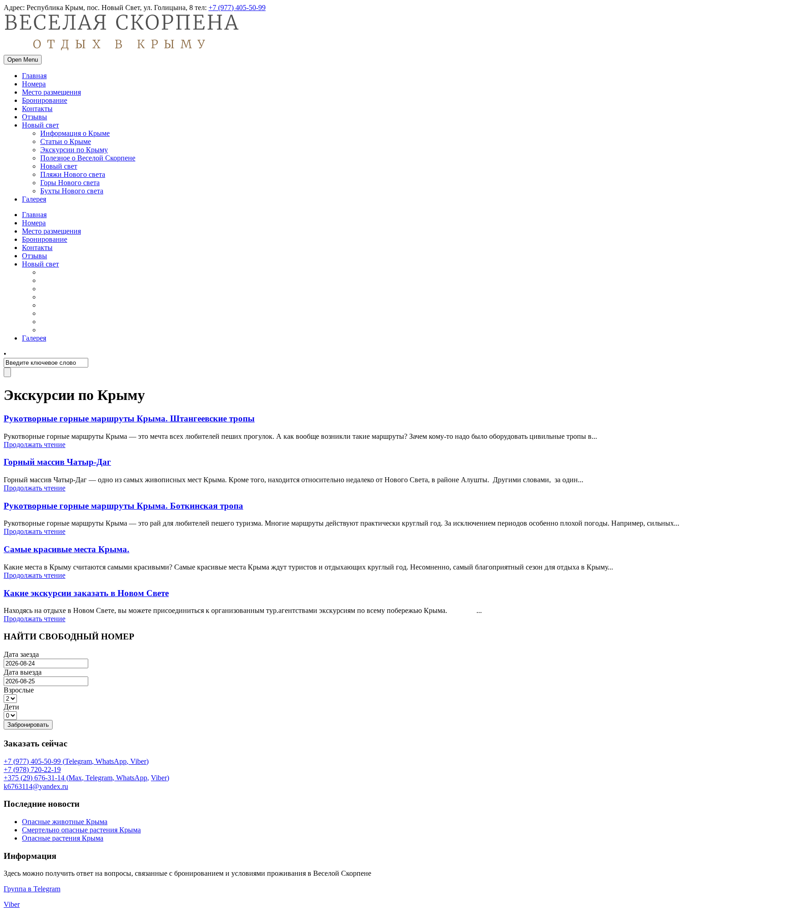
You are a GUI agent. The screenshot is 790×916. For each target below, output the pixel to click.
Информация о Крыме (75, 133)
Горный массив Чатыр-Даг (57, 462)
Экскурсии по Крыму (74, 150)
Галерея (34, 199)
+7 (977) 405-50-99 (237, 7)
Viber (159, 778)
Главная (34, 76)
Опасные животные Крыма (64, 821)
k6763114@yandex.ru (36, 786)
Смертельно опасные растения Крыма (81, 830)
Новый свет (40, 125)
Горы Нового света (70, 182)
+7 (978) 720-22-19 (32, 769)
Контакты (37, 108)
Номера (34, 84)
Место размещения (51, 92)
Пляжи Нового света (72, 174)
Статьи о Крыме (65, 141)
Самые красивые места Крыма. (66, 549)
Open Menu (22, 59)
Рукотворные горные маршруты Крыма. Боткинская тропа (123, 506)
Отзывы (34, 117)
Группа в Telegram (32, 889)
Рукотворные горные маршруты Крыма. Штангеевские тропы (129, 418)
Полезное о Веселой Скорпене (87, 158)
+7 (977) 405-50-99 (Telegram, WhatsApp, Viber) (76, 761)
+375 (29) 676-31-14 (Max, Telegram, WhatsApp (75, 778)
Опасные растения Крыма (62, 838)
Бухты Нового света (71, 191)
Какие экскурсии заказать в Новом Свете (86, 593)
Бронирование (44, 100)
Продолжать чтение (34, 444)
